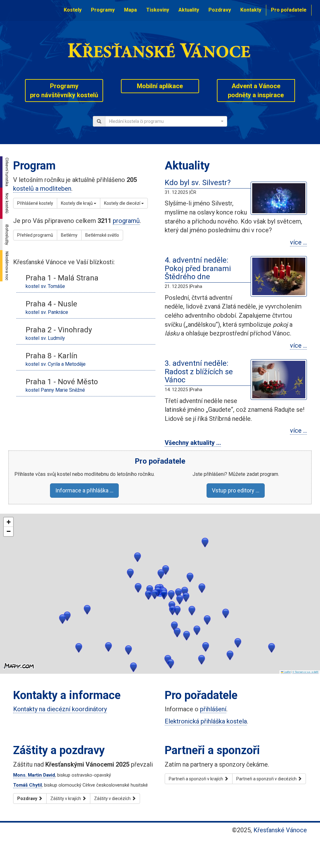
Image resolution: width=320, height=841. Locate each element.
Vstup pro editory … (235, 490)
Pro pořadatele (289, 10)
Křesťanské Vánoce (280, 830)
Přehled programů (35, 235)
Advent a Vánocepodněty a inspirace (256, 90)
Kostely (73, 10)
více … (298, 242)
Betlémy (69, 235)
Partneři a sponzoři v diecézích (267, 778)
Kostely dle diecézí (122, 203)
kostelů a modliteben (42, 188)
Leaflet (287, 671)
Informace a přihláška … (84, 490)
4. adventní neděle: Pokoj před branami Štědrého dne (198, 268)
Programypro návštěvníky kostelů (64, 90)
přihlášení (213, 709)
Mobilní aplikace (160, 86)
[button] (186, 636)
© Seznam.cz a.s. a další (305, 671)
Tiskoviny (157, 10)
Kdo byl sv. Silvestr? (198, 182)
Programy (103, 10)
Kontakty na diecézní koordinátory (60, 709)
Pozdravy (219, 10)
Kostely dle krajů (77, 203)
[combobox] (166, 121)
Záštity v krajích (66, 798)
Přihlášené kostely (35, 203)
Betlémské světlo (102, 235)
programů (126, 220)
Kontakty (250, 10)
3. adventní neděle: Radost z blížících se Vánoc (199, 371)
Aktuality (188, 10)
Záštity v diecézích (113, 798)
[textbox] (164, 121)
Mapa (130, 10)
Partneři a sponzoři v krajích (196, 778)
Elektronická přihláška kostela (206, 721)
